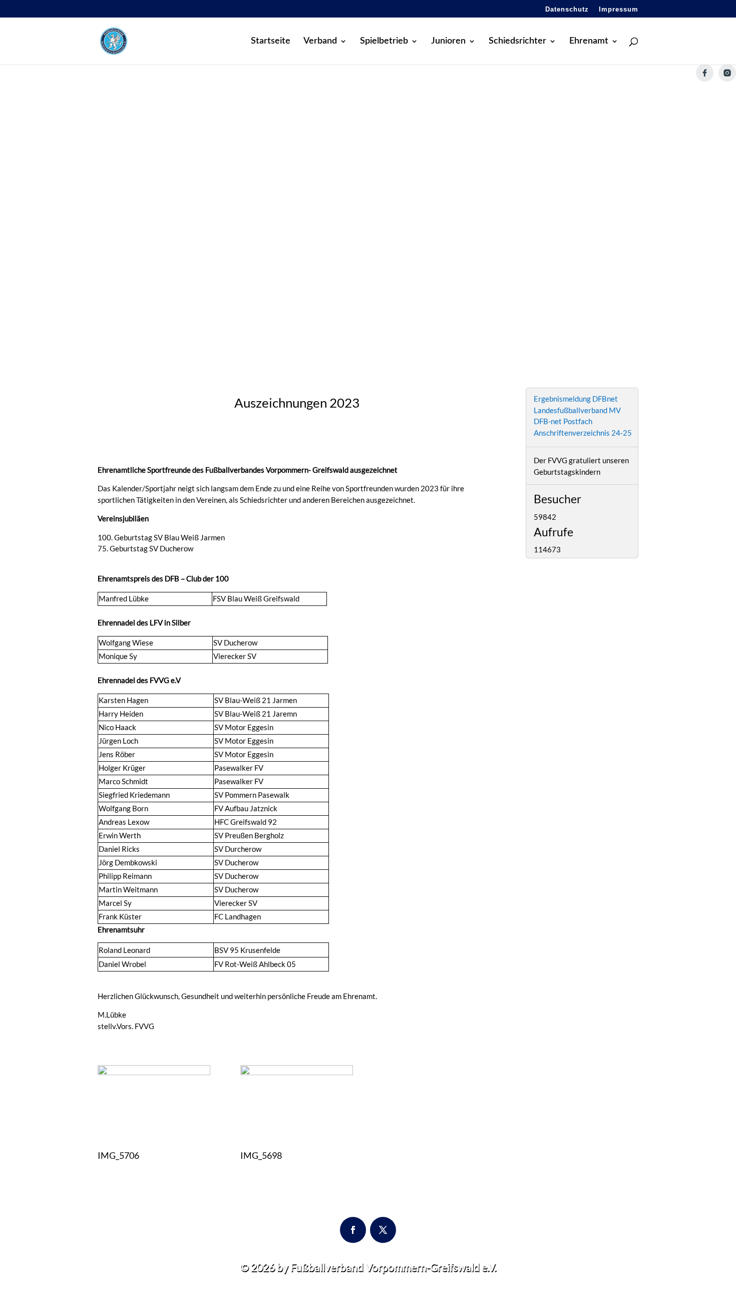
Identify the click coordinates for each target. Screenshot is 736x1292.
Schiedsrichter (517, 42)
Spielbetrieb (384, 42)
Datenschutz (567, 9)
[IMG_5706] (154, 1072)
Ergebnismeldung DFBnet (576, 398)
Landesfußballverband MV (577, 410)
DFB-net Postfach (563, 421)
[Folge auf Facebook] (353, 1230)
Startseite (270, 42)
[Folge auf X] (383, 1230)
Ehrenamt (588, 42)
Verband (320, 42)
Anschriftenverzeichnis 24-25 (583, 432)
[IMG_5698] (296, 1072)
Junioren (448, 42)
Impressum (618, 9)
